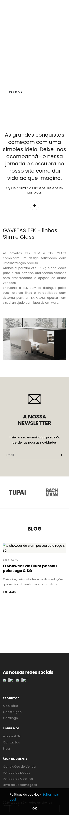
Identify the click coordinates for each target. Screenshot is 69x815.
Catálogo (10, 718)
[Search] (58, 6)
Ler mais (9, 592)
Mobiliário (10, 706)
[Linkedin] (6, 680)
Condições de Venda (19, 766)
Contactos (11, 742)
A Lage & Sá (12, 736)
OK (34, 808)
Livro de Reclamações (20, 785)
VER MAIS (15, 92)
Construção (12, 712)
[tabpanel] (34, 339)
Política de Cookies (18, 779)
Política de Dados (16, 772)
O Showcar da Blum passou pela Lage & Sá (30, 568)
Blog (6, 748)
